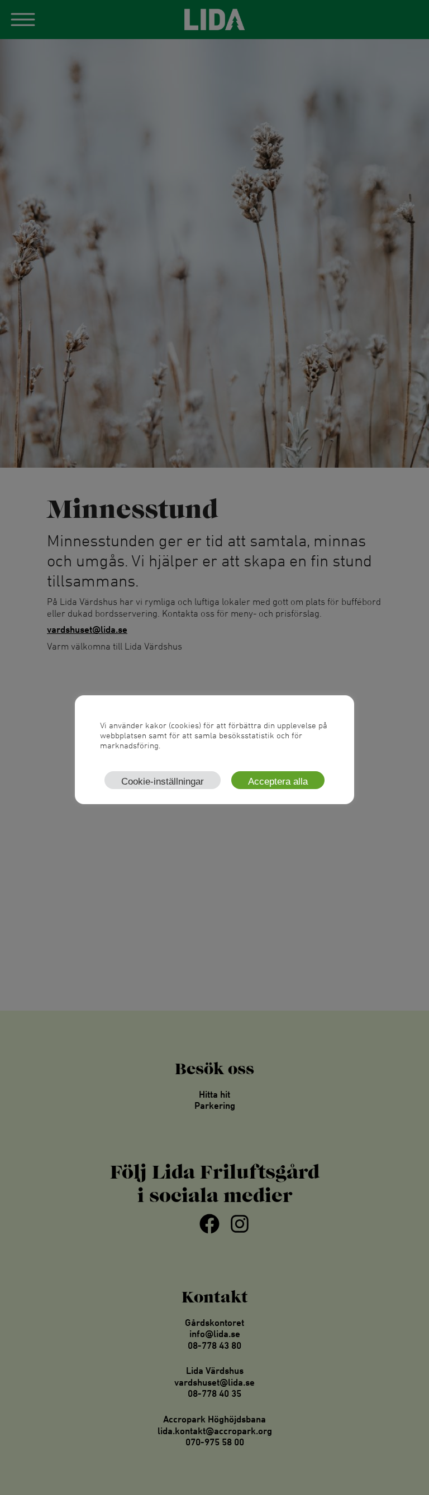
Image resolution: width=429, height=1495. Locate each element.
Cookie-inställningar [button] (162, 781)
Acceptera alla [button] (278, 781)
